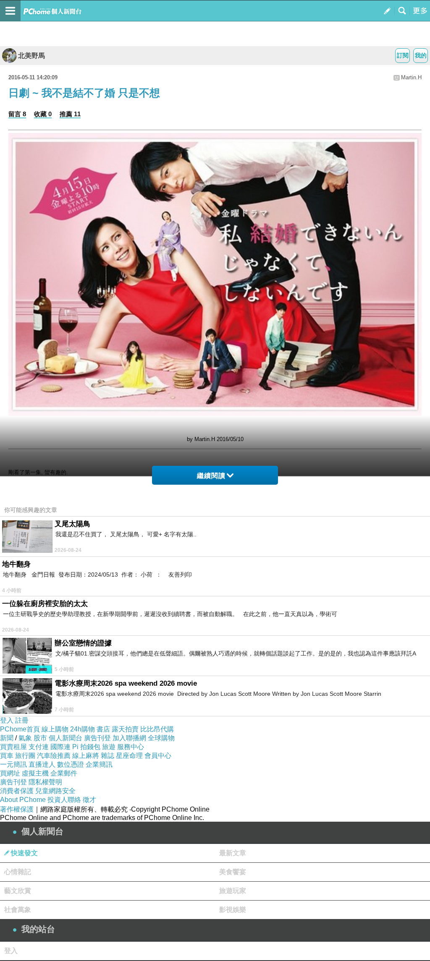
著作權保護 (17, 809)
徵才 (89, 799)
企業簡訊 (99, 764)
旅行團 (25, 755)
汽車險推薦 (54, 755)
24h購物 (82, 729)
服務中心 (130, 746)
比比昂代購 (157, 729)
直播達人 (42, 764)
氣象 (25, 738)
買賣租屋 (13, 746)
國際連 (60, 746)
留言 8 (17, 114)
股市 (40, 738)
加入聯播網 (129, 738)
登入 (6, 720)
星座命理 (129, 755)
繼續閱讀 (211, 475)
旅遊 (108, 746)
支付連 (39, 746)
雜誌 (107, 755)
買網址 (10, 773)
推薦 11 (70, 114)
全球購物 (161, 738)
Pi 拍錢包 (86, 746)
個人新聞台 (65, 738)
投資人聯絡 (64, 799)
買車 (6, 755)
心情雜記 (17, 871)
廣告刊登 (97, 738)
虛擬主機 (35, 773)
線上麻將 (85, 755)
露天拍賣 (125, 729)
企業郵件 (63, 773)
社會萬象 (17, 909)
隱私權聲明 (45, 782)
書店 (103, 729)
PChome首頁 (20, 729)
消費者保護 (17, 790)
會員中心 (157, 755)
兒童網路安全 (55, 790)
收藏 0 (43, 114)
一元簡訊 (13, 764)
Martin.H (411, 77)
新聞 (6, 738)
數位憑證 (70, 764)
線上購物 (55, 729)
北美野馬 (31, 55)
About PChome (23, 799)
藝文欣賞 (17, 890)
